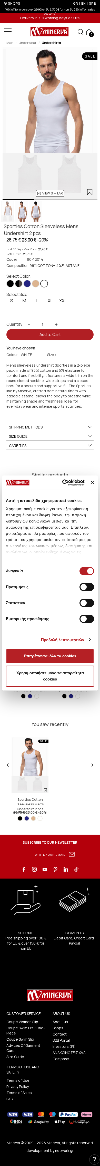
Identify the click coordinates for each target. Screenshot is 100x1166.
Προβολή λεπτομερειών (62, 640)
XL (50, 301)
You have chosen (20, 348)
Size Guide (15, 1056)
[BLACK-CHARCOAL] (19, 283)
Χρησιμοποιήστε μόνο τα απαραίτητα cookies (50, 676)
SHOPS (14, 3)
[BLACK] (10, 283)
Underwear (27, 42)
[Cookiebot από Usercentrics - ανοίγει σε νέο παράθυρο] (64, 482)
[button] (50, 193)
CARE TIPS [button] (17, 445)
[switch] (86, 587)
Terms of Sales (19, 1092)
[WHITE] (44, 283)
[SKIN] (35, 283)
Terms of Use (17, 1080)
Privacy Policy (17, 1086)
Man (9, 42)
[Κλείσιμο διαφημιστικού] (92, 482)
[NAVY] (27, 283)
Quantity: (15, 324)
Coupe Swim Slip (20, 1039)
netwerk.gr (64, 1150)
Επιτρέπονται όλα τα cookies (50, 656)
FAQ (9, 1098)
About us (60, 1021)
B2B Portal (61, 1040)
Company (61, 1058)
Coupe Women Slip (22, 1021)
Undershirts (51, 42)
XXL (63, 301)
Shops (58, 1027)
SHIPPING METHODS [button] (26, 427)
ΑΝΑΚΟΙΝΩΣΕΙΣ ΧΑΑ (69, 1052)
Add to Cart (50, 334)
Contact (60, 1034)
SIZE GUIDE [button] (18, 436)
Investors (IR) (64, 1046)
